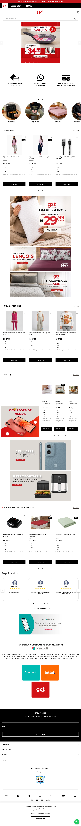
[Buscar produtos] (75, 19)
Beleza (23, 658)
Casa (13, 658)
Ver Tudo (76, 130)
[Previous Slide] (1, 43)
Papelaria (30, 658)
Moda (8, 658)
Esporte (18, 658)
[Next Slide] (79, 43)
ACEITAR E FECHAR (40, 818)
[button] (25, 62)
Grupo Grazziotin (73, 654)
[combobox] (40, 19)
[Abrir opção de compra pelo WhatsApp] (76, 821)
